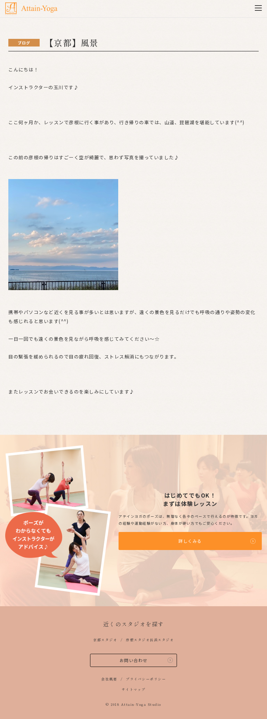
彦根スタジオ (138, 639)
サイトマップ (134, 689)
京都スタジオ (105, 639)
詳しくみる (190, 541)
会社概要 (109, 679)
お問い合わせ (134, 660)
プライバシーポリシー (146, 679)
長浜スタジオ (162, 639)
